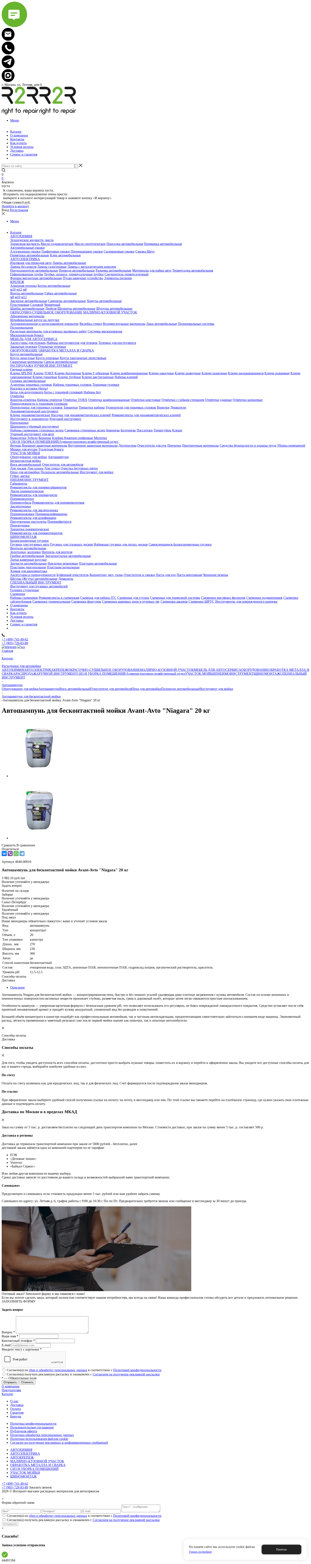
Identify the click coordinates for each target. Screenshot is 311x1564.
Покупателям (11, 1390)
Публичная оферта (23, 1431)
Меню (14, 120)
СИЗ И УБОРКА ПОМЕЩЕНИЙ (34, 1469)
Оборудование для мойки (20, 689)
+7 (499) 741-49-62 (15, 639)
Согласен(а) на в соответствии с (84, 1370)
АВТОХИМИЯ (13, 670)
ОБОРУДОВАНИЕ (254, 670)
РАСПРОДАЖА (27, 673)
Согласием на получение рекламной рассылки (126, 1374)
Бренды (15, 1416)
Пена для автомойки (146, 689)
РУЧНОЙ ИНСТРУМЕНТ (58, 673)
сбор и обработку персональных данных (58, 1370)
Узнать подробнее (200, 1551)
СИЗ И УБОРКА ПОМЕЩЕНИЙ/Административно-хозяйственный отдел (131, 673)
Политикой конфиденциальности (137, 1370)
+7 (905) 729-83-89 (15, 643)
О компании (10, 1386)
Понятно (281, 1549)
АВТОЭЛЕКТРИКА (39, 670)
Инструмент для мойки (216, 689)
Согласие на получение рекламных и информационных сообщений (59, 1442)
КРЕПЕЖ (61, 670)
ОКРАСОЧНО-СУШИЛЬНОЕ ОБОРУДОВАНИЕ (104, 670)
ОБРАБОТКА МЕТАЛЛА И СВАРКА (38, 1465)
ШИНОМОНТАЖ (266, 673)
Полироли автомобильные (180, 689)
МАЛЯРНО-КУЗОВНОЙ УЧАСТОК (167, 670)
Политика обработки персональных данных (42, 1435)
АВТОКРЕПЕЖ (22, 1457)
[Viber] (10, 853)
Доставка (16, 1405)
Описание (17, 987)
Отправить (10, 1524)
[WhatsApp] (16, 853)
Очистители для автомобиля (111, 689)
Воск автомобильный (75, 689)
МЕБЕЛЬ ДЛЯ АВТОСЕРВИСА (217, 670)
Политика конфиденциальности (33, 1423)
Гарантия (16, 1412)
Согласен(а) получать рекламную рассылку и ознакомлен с (83, 1374)
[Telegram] (22, 853)
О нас (14, 1401)
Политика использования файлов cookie (39, 1439)
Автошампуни (49, 689)
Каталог (7, 1394)
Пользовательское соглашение (32, 1427)
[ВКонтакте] (4, 853)
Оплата (15, 1409)
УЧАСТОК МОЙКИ (200, 673)
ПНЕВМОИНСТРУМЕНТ (234, 673)
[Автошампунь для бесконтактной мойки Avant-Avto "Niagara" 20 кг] (39, 776)
